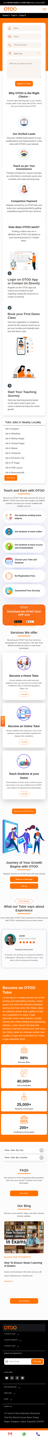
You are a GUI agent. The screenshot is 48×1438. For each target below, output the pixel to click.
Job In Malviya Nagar (14, 438)
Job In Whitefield (12, 434)
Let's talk (3, 721)
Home (6, 15)
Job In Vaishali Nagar (15, 443)
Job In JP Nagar (12, 463)
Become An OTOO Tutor (24, 811)
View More (11, 478)
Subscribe (37, 1361)
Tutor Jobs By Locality (15, 1157)
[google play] (18, 621)
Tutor (13, 15)
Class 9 (22, 15)
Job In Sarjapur (12, 429)
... (34, 1276)
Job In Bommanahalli (14, 472)
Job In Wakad (11, 448)
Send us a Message (24, 879)
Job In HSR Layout (13, 468)
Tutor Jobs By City (13, 1150)
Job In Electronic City (14, 458)
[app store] (30, 621)
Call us (24, 886)
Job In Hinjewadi (12, 453)
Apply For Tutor (24, 84)
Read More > (9, 1281)
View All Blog (24, 1301)
